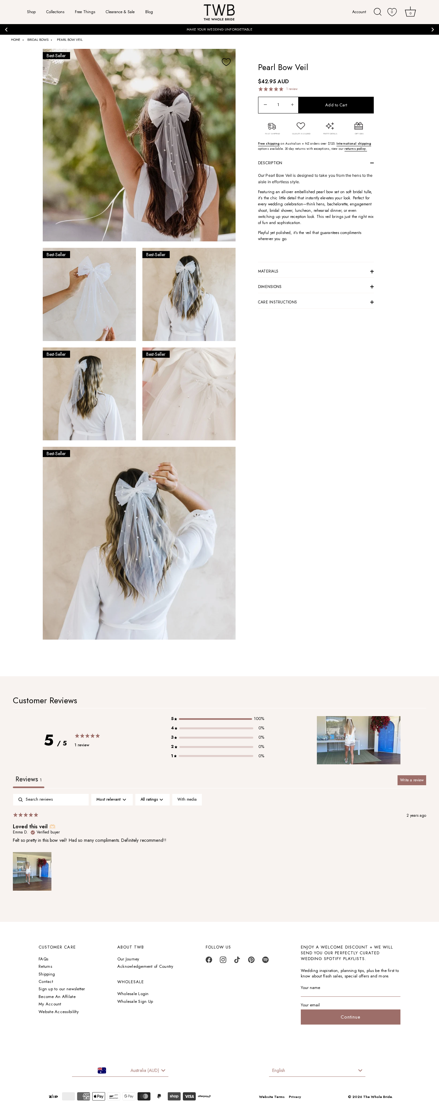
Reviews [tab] (28, 779)
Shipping (47, 974)
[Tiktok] (237, 961)
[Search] (378, 12)
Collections (55, 12)
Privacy (295, 1096)
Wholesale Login (133, 994)
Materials (268, 271)
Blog (149, 12)
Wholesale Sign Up (135, 1001)
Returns (45, 967)
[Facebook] (209, 961)
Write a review (412, 780)
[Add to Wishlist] (226, 62)
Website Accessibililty (59, 1012)
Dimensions (270, 287)
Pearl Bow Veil (70, 39)
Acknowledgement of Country (145, 967)
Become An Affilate (57, 997)
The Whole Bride (377, 1096)
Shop (31, 12)
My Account (50, 1004)
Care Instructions (277, 302)
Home (15, 39)
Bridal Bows (38, 39)
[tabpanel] (219, 843)
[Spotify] (265, 961)
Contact (46, 981)
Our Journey (128, 959)
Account (359, 12)
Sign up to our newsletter (62, 989)
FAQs (43, 959)
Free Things (85, 12)
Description (270, 163)
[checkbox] (187, 799)
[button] (217, 719)
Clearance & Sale (120, 12)
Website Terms (272, 1096)
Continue (351, 1017)
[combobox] (120, 1070)
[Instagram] (223, 961)
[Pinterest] (251, 961)
